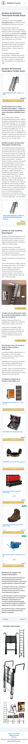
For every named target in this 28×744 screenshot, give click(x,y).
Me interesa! (14, 100)
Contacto (14, 737)
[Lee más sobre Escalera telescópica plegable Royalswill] (14, 712)
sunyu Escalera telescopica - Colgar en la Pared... (13, 93)
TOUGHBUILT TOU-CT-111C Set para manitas (14, 461)
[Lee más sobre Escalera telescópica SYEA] (14, 679)
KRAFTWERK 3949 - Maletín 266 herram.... (13, 431)
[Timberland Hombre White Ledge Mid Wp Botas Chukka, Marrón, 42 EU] (14, 515)
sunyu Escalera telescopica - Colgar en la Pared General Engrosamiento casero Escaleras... (13, 217)
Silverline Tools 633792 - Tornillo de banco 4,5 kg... (14, 555)
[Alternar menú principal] (25, 3)
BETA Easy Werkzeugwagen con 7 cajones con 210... (13, 403)
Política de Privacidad (14, 733)
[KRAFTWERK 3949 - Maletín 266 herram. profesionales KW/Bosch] (14, 422)
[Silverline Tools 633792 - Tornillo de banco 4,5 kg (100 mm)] (14, 545)
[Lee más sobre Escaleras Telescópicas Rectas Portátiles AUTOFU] (14, 643)
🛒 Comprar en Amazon (20, 308)
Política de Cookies (14, 735)
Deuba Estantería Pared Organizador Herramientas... (12, 492)
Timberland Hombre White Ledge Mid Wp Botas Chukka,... (13, 525)
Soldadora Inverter (14, 3)
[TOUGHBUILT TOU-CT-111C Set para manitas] (14, 452)
